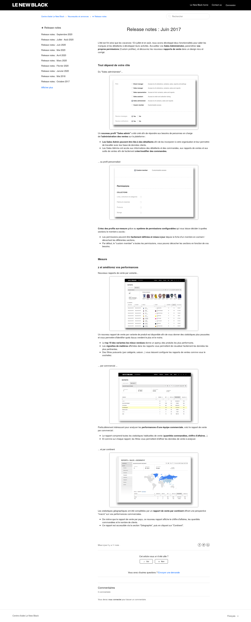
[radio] (146, 561)
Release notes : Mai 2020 (53, 49)
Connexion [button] (231, 5)
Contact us (217, 4)
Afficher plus (47, 87)
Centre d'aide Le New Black (52, 16)
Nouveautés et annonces (78, 16)
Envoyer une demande (169, 572)
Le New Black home (199, 4)
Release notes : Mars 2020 (54, 60)
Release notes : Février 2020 (55, 65)
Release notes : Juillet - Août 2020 (57, 39)
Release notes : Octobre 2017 (55, 81)
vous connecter (114, 599)
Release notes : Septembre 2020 (56, 34)
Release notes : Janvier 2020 (55, 70)
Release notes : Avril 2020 (53, 55)
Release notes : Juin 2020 (53, 44)
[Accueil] (30, 6)
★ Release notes (99, 16)
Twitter (204, 545)
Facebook (199, 545)
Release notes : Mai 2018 (53, 76)
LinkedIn (208, 545)
